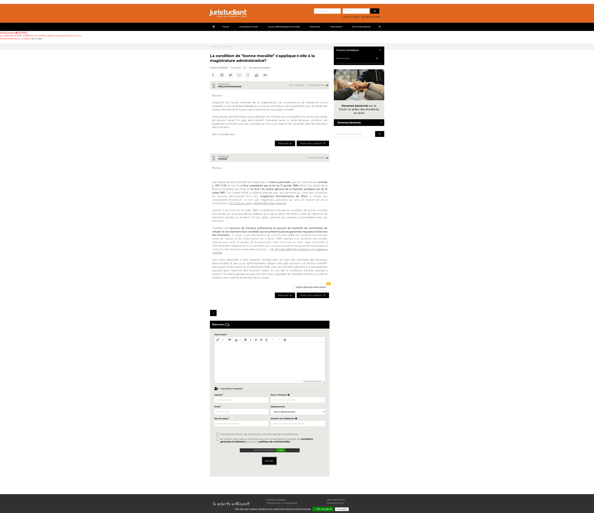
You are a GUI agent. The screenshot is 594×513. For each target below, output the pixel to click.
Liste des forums (335, 499)
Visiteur (222, 159)
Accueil (213, 46)
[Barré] (261, 339)
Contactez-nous (335, 503)
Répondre (283, 143)
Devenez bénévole (349, 122)
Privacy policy (356, 509)
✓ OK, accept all (323, 509)
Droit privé (315, 27)
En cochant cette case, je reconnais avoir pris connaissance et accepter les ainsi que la (266, 440)
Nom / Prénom (279, 395)
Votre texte (220, 334)
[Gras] (245, 339)
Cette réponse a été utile (312, 286)
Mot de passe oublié (371, 17)
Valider (269, 461)
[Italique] (250, 339)
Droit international (361, 27)
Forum (225, 27)
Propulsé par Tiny (312, 381)
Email (217, 406)
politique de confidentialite (274, 441)
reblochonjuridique (261, 68)
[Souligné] (255, 339)
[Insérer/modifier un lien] (217, 339)
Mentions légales (276, 499)
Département (278, 406)
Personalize (342, 509)
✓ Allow (280, 450)
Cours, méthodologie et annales (284, 27)
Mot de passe (221, 418)
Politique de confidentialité (282, 503)
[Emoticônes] (285, 339)
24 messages (298, 85)
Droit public (336, 27)
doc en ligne (37, 38)
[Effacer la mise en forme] (266, 339)
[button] (237, 339)
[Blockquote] (229, 339)
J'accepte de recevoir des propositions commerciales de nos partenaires (259, 434)
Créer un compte (351, 17)
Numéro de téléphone (283, 418)
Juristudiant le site (248, 27)
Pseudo (218, 395)
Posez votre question (311, 143)
